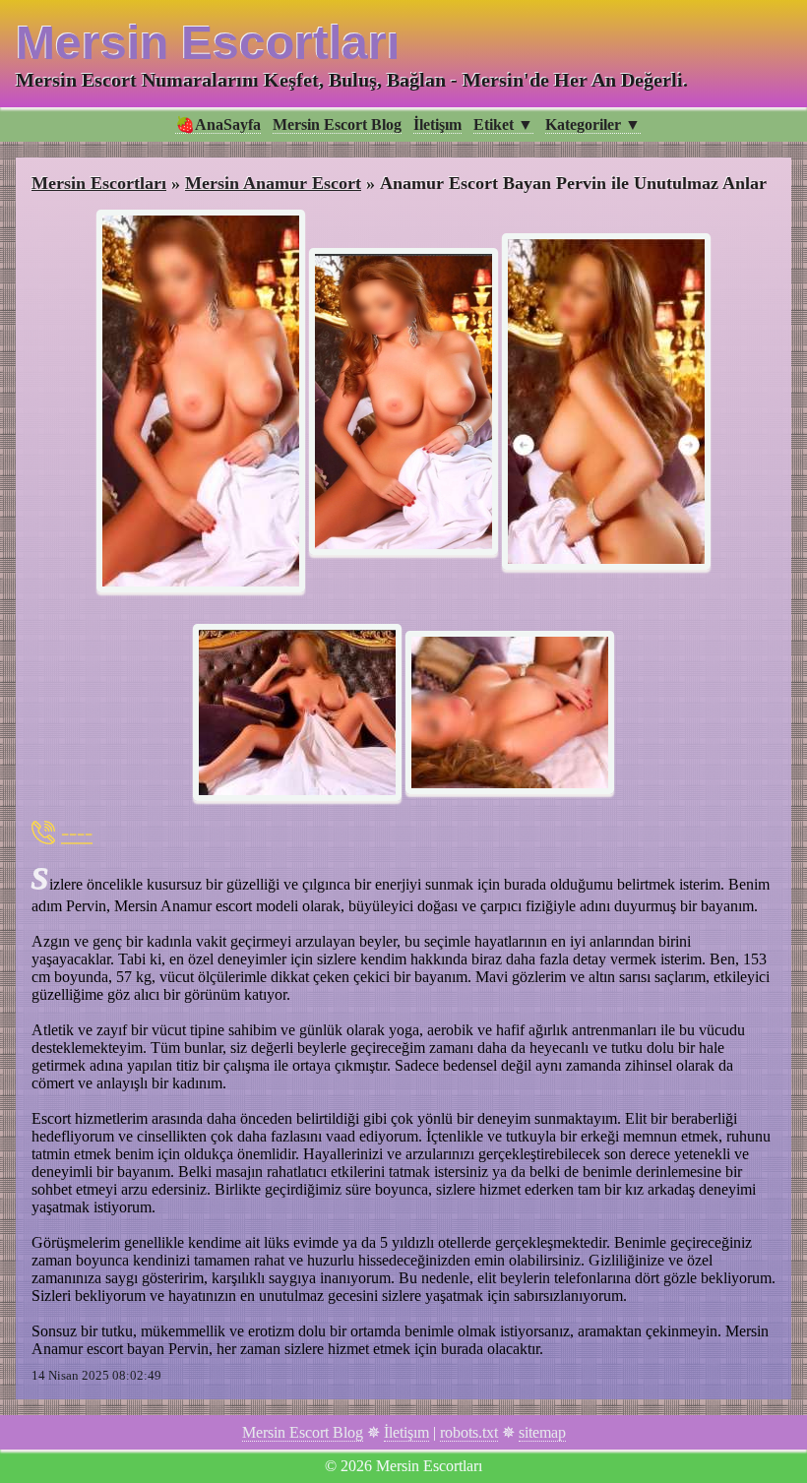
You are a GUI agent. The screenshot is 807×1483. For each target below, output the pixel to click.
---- (77, 832)
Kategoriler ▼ (593, 124)
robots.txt (469, 1432)
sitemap (542, 1432)
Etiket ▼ (503, 124)
